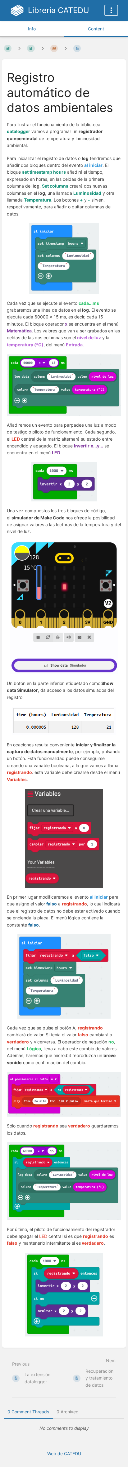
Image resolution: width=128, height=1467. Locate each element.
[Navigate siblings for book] (19, 48)
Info (32, 28)
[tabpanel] (64, 1428)
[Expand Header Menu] (111, 10)
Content (96, 28)
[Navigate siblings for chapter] (42, 48)
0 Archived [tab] (68, 1411)
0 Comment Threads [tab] (28, 1411)
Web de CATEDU (64, 1453)
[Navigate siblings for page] (65, 48)
